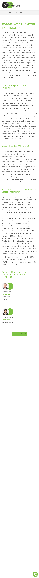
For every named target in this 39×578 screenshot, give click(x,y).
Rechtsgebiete (16, 12)
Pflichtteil (31, 12)
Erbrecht (24, 12)
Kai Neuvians (7, 294)
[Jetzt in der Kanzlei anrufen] (35, 574)
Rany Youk (6, 320)
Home (9, 12)
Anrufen (16, 334)
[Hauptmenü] (35, 5)
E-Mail (23, 334)
